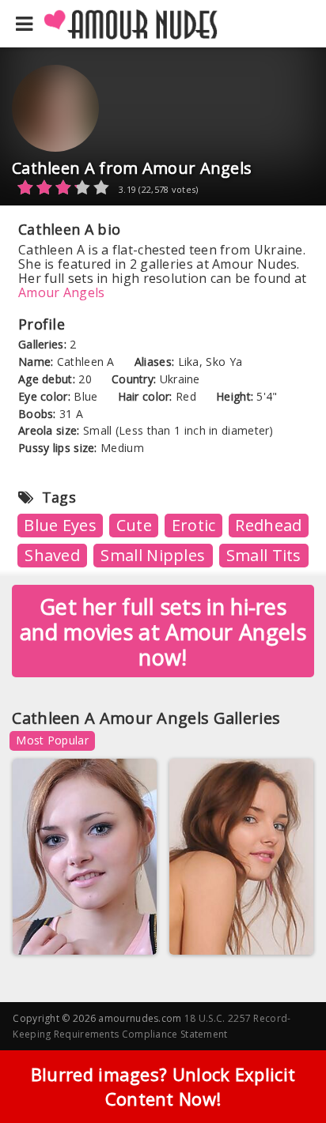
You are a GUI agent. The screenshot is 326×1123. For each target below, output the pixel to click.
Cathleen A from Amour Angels (132, 168)
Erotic (194, 525)
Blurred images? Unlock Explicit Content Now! (163, 1086)
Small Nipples (152, 555)
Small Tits (263, 555)
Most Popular (52, 740)
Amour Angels (61, 292)
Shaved (52, 555)
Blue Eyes (60, 525)
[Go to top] (283, 1071)
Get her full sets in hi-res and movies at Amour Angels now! (163, 632)
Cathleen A (55, 931)
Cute (134, 525)
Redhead (268, 525)
